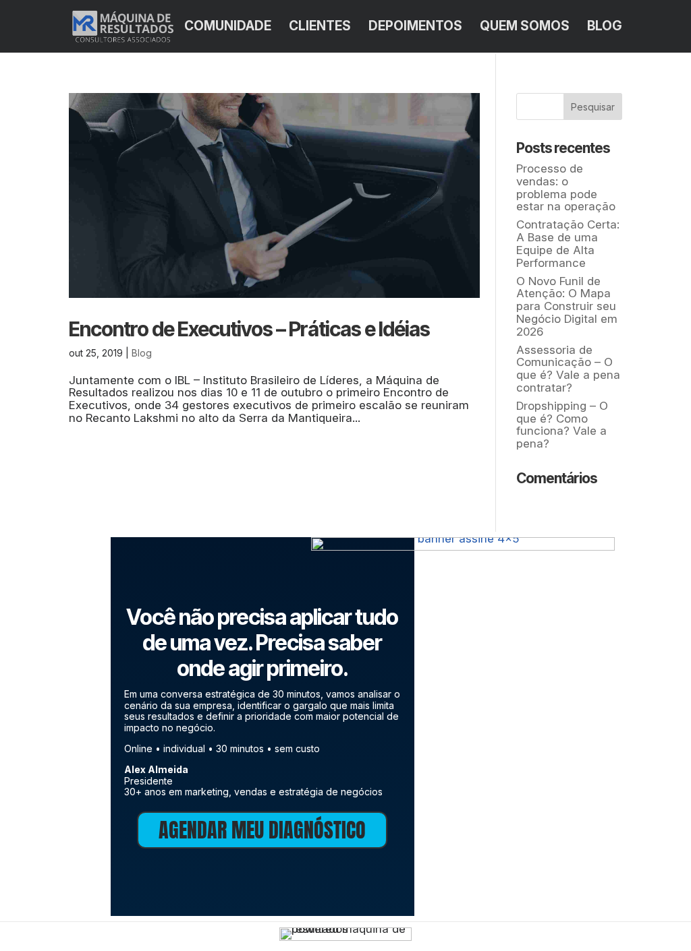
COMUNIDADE (227, 28)
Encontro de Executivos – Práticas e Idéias (249, 329)
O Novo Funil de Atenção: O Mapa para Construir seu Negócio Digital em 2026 (566, 306)
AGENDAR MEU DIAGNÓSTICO (262, 830)
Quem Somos (525, 28)
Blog (604, 28)
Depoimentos (415, 28)
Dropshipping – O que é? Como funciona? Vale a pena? (562, 424)
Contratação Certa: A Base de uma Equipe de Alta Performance (567, 243)
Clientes (320, 28)
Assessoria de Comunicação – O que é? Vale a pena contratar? (568, 368)
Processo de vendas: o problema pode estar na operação (565, 187)
